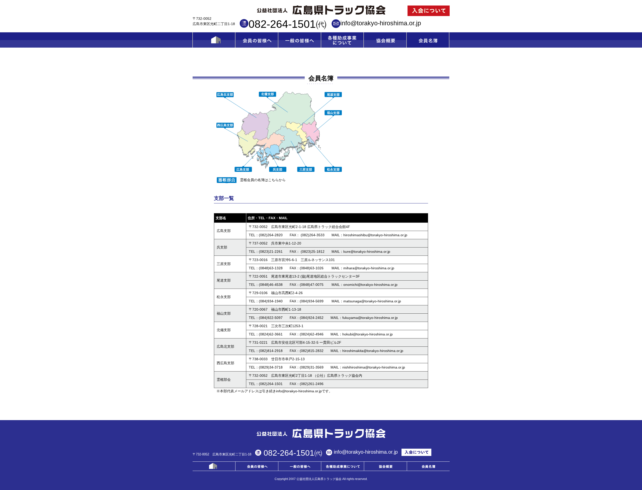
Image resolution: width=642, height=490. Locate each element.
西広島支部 (225, 363)
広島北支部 (225, 346)
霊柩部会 (224, 380)
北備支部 (224, 330)
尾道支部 (224, 280)
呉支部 (222, 247)
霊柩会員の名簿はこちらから (263, 180)
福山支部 (224, 313)
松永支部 (224, 297)
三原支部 (224, 264)
